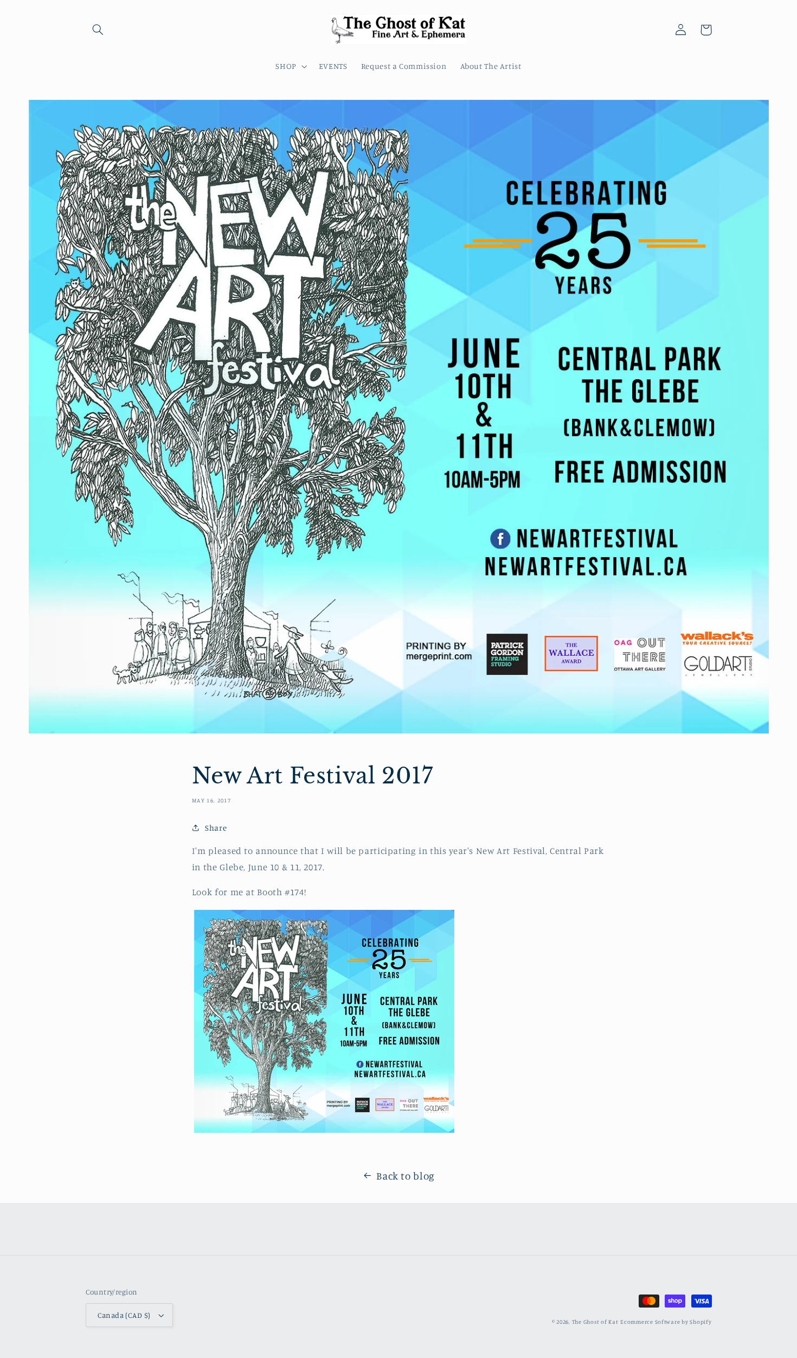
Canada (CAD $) (124, 1315)
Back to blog (405, 1175)
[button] (98, 29)
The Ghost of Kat (595, 1321)
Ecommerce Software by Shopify (665, 1321)
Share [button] (216, 827)
